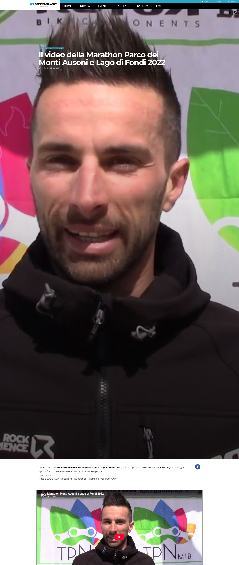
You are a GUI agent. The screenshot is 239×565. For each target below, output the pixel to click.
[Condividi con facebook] (197, 466)
